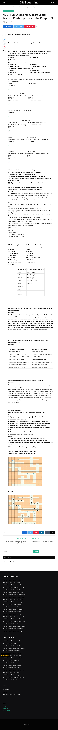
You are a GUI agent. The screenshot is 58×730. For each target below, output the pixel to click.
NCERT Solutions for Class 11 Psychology (13, 628)
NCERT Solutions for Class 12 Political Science (14, 597)
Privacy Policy (6, 689)
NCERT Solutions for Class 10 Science (12, 643)
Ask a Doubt (5, 655)
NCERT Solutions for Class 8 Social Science (13, 670)
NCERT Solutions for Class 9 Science (12, 653)
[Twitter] (4, 39)
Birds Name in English (8, 562)
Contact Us (5, 708)
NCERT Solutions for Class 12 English (12, 589)
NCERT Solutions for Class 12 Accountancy (13, 587)
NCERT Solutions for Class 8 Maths (11, 660)
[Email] (4, 50)
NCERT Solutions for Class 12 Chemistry (13, 585)
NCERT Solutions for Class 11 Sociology (12, 631)
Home (4, 7)
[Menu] (4, 2)
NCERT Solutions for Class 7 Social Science (13, 677)
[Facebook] (4, 35)
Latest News (6, 707)
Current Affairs (6, 697)
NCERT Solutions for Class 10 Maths (12, 641)
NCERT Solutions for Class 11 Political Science (14, 626)
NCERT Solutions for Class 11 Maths (12, 611)
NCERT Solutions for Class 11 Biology (12, 614)
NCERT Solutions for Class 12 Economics (13, 592)
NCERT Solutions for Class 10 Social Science (14, 648)
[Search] (54, 2)
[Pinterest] (4, 46)
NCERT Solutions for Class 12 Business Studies (14, 594)
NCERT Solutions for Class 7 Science (12, 679)
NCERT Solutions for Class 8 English (12, 665)
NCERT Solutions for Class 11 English (12, 619)
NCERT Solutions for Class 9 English (12, 655)
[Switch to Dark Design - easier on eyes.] (51, 2)
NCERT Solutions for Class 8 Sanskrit (12, 667)
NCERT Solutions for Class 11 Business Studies (14, 621)
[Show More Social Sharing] (36, 26)
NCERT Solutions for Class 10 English (12, 645)
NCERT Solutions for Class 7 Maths (11, 672)
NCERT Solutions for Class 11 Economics (13, 623)
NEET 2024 (5, 692)
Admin (8, 22)
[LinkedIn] (4, 42)
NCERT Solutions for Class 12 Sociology (12, 602)
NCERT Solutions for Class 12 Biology (12, 604)
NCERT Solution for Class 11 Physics (12, 606)
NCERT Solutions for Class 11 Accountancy (13, 616)
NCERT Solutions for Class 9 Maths (11, 650)
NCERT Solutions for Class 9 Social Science (13, 658)
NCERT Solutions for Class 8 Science (12, 662)
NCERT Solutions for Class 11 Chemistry (13, 609)
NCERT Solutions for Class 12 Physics (12, 582)
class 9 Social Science (8, 11)
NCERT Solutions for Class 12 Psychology (13, 599)
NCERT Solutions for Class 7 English (12, 675)
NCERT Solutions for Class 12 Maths (12, 580)
